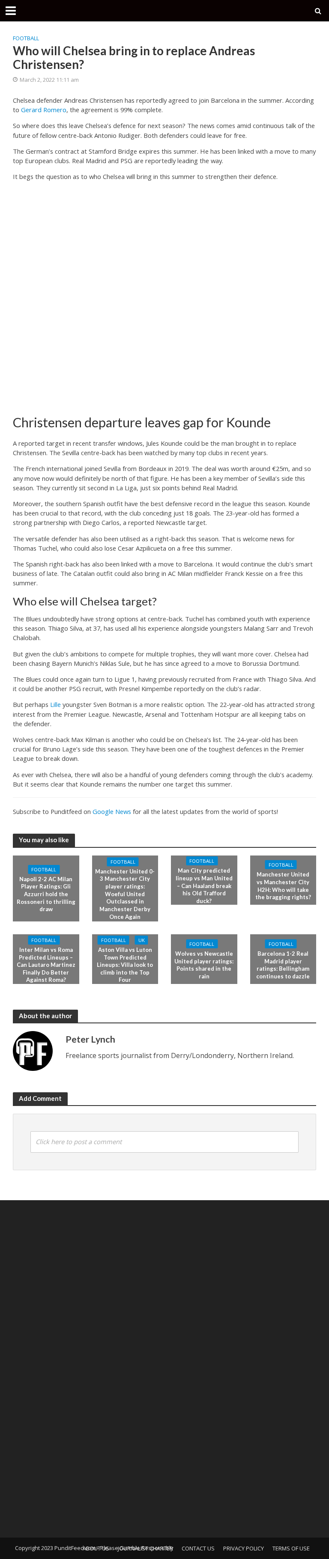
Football (26, 38)
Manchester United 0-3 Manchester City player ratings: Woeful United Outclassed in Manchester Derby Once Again (125, 894)
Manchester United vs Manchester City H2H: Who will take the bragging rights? (283, 885)
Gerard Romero (43, 109)
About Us (96, 1548)
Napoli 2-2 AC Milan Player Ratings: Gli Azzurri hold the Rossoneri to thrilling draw (46, 894)
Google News (112, 811)
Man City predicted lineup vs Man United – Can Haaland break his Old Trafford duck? (204, 885)
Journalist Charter (145, 1548)
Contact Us (198, 1548)
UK (141, 940)
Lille (55, 704)
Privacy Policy (243, 1548)
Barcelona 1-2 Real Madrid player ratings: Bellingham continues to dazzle (283, 965)
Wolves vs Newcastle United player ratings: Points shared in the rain (203, 965)
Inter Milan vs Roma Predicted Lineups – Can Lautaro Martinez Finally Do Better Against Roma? (46, 965)
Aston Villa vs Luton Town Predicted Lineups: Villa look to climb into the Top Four (125, 965)
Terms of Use (291, 1548)
